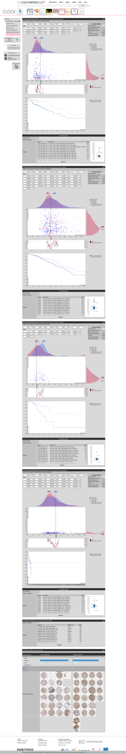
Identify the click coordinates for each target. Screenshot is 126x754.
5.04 (104, 332)
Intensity (24, 667)
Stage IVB (65, 33)
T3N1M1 (41, 181)
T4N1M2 (30, 486)
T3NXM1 (41, 484)
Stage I (41, 28)
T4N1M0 (53, 183)
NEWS (68, 2)
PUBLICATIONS (42, 745)
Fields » (89, 5)
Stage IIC (41, 30)
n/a (31, 28)
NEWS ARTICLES (22, 740)
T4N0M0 (77, 181)
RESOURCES (53, 2)
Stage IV (41, 33)
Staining (25, 656)
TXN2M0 (53, 186)
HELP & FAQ (61, 745)
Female (53, 24)
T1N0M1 (41, 176)
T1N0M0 (30, 176)
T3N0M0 (65, 178)
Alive (30, 24)
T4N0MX (41, 183)
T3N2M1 (65, 181)
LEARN (74, 2)
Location (24, 670)
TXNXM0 (77, 186)
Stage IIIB (77, 30)
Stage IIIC (30, 33)
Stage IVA (53, 33)
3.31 (104, 330)
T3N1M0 (30, 181)
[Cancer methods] (16, 66)
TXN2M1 (65, 186)
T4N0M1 (30, 183)
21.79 (103, 175)
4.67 (104, 29)
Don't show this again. (100, 752)
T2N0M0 (30, 178)
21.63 (103, 480)
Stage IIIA (65, 30)
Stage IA (53, 28)
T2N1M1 (53, 178)
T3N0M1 (77, 178)
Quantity (24, 668)
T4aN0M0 (41, 186)
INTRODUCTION (42, 740)
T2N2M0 (77, 479)
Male (65, 24)
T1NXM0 (77, 176)
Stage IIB (30, 30)
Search (82, 5)
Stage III (53, 30)
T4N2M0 (77, 183)
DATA (80, 2)
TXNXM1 (30, 188)
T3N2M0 (53, 181)
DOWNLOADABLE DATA (65, 740)
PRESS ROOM (22, 743)
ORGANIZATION (42, 743)
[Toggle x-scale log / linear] (77, 24)
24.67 (103, 478)
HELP (85, 2)
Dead (42, 24)
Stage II (65, 28)
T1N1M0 (65, 176)
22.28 (103, 176)
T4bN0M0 (77, 486)
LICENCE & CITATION (64, 743)
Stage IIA (77, 28)
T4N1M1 (65, 183)
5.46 (104, 27)
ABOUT (61, 2)
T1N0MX (53, 176)
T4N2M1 (30, 186)
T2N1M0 (41, 178)
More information (90, 752)
